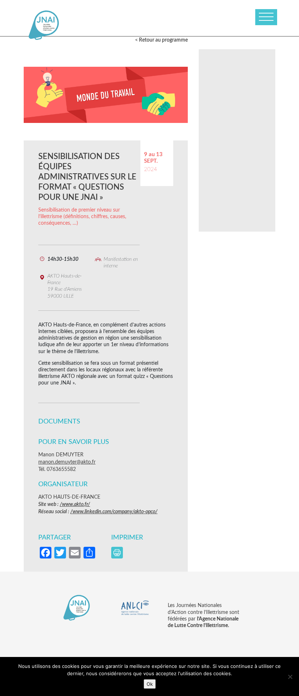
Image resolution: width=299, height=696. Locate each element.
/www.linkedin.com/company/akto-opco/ (114, 511)
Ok (150, 684)
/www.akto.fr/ (75, 504)
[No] (290, 676)
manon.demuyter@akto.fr (67, 462)
